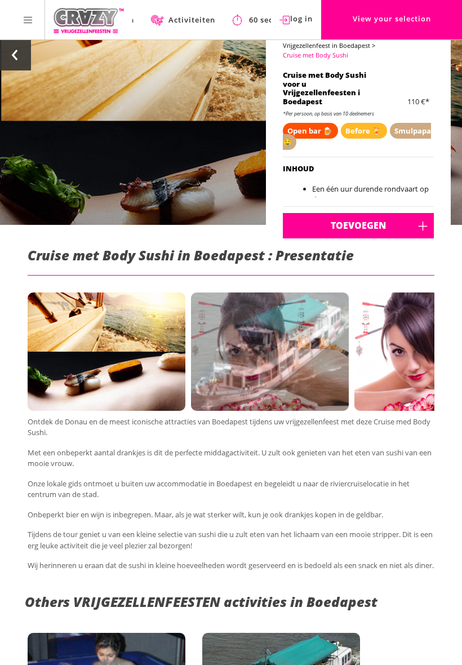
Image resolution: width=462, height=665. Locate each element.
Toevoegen (358, 225)
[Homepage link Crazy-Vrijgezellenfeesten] (88, 19)
